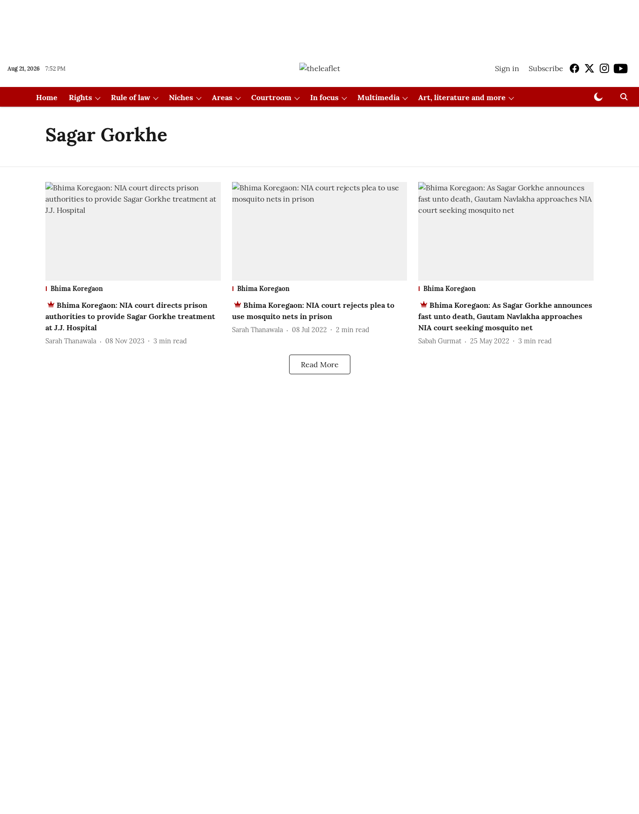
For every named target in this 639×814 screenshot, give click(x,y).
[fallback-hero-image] (133, 231)
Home (47, 97)
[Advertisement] (319, 25)
